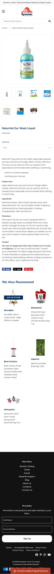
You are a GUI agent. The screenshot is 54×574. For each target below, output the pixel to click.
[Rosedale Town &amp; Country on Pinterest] (41, 555)
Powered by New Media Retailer (26, 564)
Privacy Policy (18, 550)
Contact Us (27, 490)
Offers (27, 469)
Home (4, 28)
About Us (27, 483)
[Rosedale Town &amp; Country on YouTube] (49, 555)
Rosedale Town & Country (29, 562)
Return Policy (41, 547)
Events (27, 473)
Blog (27, 480)
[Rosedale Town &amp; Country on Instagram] (45, 555)
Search (9, 547)
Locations (27, 486)
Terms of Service (33, 550)
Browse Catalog (27, 466)
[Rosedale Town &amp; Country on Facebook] (37, 555)
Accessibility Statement (23, 547)
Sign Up (27, 538)
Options (5, 142)
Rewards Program (27, 476)
